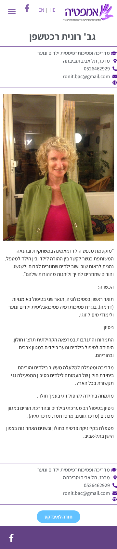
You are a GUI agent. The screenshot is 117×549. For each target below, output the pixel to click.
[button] (12, 11)
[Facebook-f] (11, 538)
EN (41, 9)
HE (52, 9)
